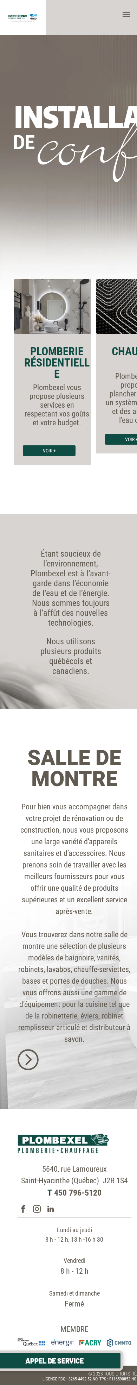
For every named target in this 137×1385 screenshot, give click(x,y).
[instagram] (37, 1209)
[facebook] (23, 1209)
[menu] (126, 14)
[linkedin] (50, 1209)
